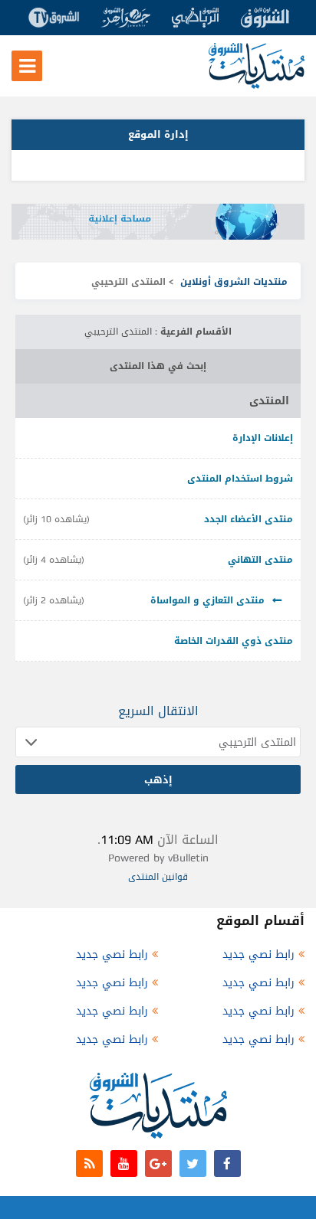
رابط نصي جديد (258, 954)
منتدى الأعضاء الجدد (248, 519)
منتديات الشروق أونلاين (234, 281)
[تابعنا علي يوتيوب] (123, 1163)
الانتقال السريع (158, 711)
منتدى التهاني (260, 559)
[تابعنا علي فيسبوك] (227, 1163)
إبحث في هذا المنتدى (158, 366)
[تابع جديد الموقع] (89, 1163)
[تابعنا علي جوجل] (158, 1163)
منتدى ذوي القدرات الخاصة (233, 640)
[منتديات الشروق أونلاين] (256, 85)
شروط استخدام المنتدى (240, 478)
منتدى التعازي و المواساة (207, 600)
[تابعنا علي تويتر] (192, 1163)
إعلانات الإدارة (262, 438)
